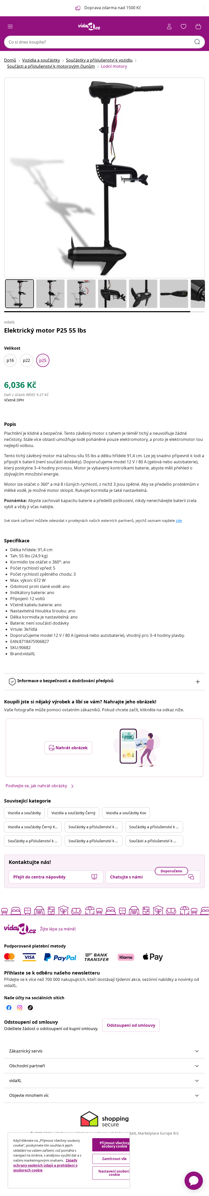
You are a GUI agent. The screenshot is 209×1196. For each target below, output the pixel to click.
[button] (104, 1051)
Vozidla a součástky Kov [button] (126, 812)
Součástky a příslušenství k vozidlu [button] (95, 826)
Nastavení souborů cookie (114, 1173)
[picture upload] (137, 747)
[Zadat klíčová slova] (197, 42)
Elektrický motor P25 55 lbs (45, 330)
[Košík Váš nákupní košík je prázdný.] (198, 26)
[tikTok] (30, 1007)
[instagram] (19, 1007)
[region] (68, 1160)
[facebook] (8, 1007)
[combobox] (104, 42)
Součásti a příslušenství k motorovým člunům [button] (156, 840)
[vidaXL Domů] (89, 26)
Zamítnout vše (114, 1158)
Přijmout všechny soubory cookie (114, 1145)
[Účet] (169, 26)
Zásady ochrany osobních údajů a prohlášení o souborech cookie (45, 1165)
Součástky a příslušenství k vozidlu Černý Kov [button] (95, 840)
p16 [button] (10, 360)
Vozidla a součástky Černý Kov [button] (33, 826)
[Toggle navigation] (10, 26)
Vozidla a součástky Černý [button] (73, 812)
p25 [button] (42, 360)
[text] (20, 386)
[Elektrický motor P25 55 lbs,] (104, 178)
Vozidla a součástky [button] (24, 812)
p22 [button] (26, 360)
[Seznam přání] (183, 26)
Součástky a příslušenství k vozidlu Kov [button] (34, 840)
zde (179, 520)
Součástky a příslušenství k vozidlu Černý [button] (156, 826)
